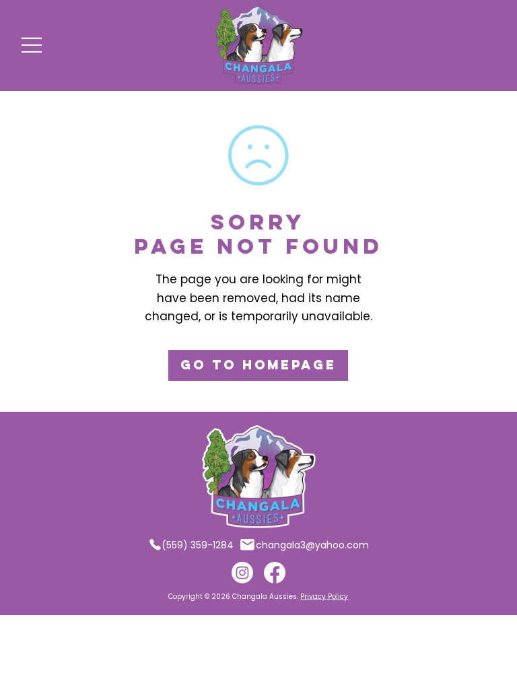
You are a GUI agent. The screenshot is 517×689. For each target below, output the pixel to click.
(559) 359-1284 (198, 545)
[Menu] (32, 45)
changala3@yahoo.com (312, 545)
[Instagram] (242, 572)
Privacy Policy (324, 596)
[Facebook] (274, 572)
